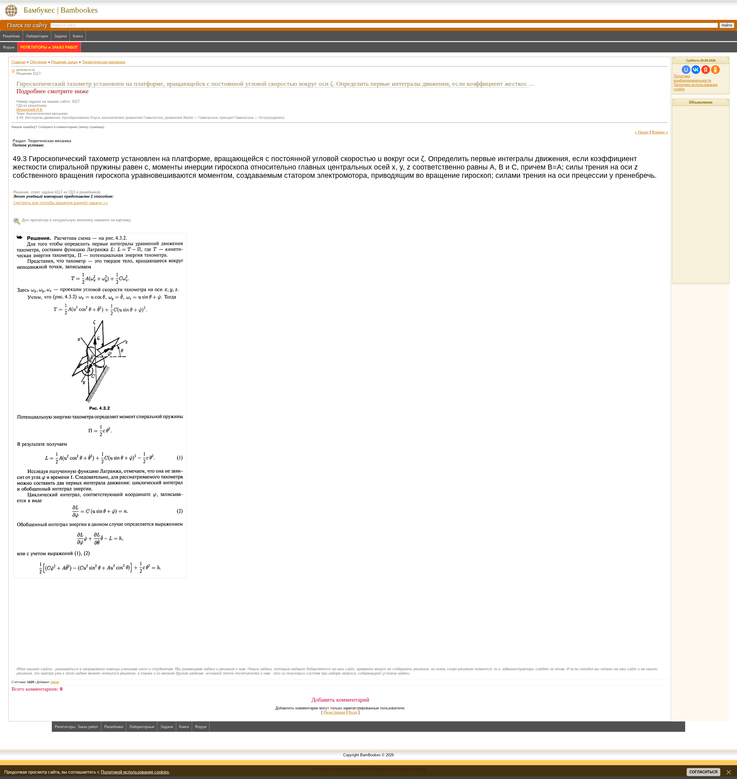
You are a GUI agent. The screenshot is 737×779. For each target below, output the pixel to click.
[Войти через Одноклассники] (715, 69)
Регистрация (334, 712)
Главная (19, 62)
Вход (352, 712)
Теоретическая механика (103, 62)
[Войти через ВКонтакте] (696, 69)
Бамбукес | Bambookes (61, 10)
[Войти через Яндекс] (705, 69)
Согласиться (703, 772)
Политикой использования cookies (135, 772)
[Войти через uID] (686, 69)
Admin (55, 682)
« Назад (642, 132)
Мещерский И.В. (29, 110)
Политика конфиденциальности (692, 78)
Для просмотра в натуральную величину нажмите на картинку (76, 220)
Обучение (38, 62)
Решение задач (64, 62)
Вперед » (660, 132)
